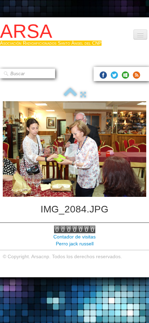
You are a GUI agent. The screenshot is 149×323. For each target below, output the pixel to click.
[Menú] (140, 34)
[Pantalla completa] (83, 94)
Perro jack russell (75, 243)
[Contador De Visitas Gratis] (74, 229)
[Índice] (70, 94)
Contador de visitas (74, 236)
